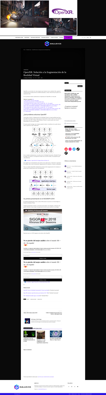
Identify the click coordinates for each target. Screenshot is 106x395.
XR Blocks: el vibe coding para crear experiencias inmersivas (42, 341)
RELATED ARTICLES (28, 328)
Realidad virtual (45, 37)
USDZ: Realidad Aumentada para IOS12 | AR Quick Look (54, 313)
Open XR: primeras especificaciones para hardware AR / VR (36, 292)
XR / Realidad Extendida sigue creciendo (32, 295)
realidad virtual (39, 299)
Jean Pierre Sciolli (69, 176)
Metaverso (27, 37)
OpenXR (28, 299)
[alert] (73, 123)
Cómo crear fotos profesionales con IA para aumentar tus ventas (73, 141)
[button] (90, 37)
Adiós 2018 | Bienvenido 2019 (30, 312)
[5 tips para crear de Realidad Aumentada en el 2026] (30, 334)
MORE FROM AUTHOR (37, 328)
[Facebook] (82, 37)
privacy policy (34, 252)
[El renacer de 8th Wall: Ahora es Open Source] (56, 334)
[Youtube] (88, 37)
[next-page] (26, 345)
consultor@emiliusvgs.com (42, 389)
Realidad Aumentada (35, 37)
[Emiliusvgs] (53, 43)
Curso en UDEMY (54, 37)
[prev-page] (24, 345)
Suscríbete (68, 37)
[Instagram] (84, 37)
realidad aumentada (33, 299)
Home (24, 49)
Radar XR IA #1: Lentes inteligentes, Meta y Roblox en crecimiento (72, 130)
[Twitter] (86, 37)
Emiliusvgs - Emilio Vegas (28, 77)
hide (33, 99)
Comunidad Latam (19, 37)
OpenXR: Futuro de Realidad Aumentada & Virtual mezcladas (36, 290)
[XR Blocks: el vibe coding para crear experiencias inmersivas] (43, 335)
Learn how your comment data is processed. (46, 376)
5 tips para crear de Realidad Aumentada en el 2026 (29, 340)
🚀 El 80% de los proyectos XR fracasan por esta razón (72, 138)
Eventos (61, 37)
